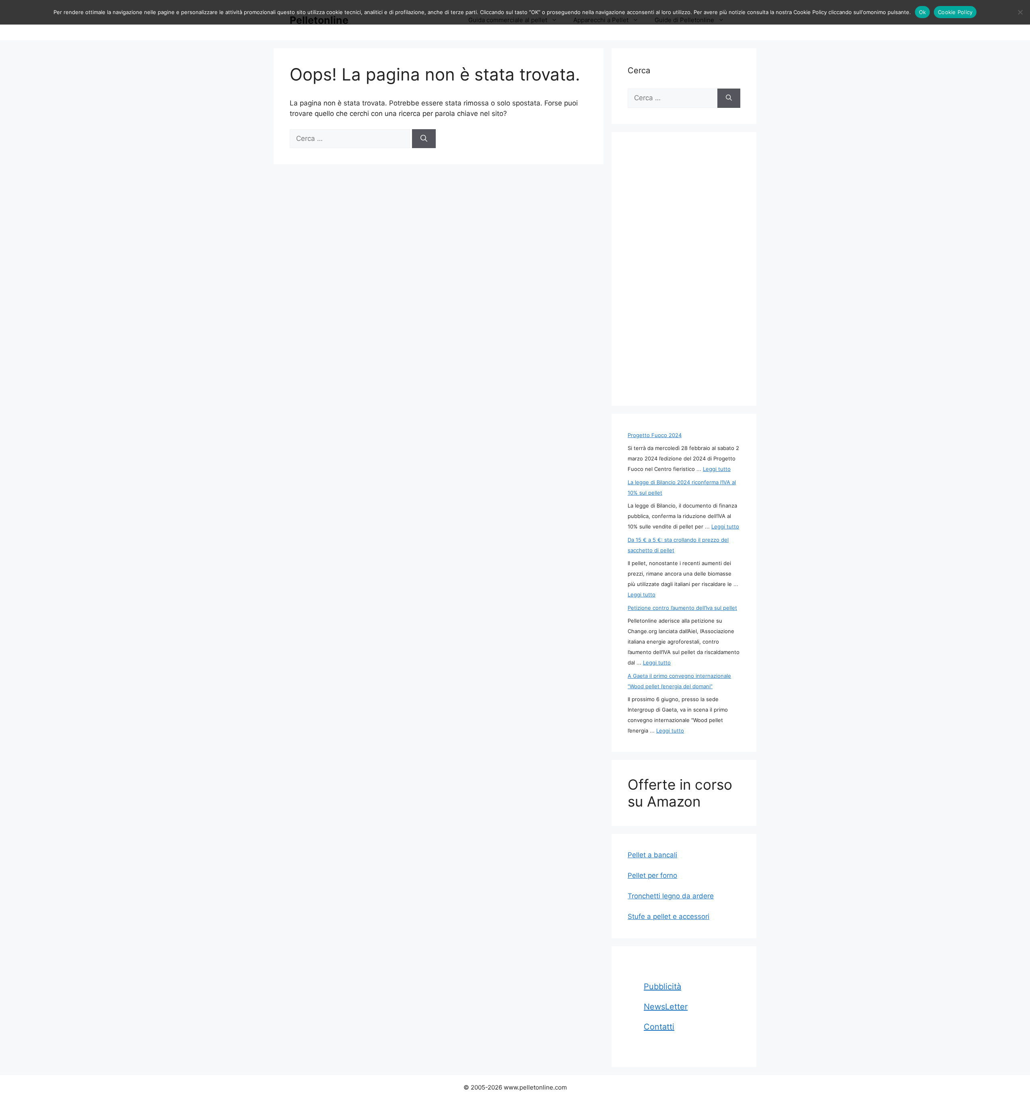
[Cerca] (424, 139)
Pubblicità (662, 986)
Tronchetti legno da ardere (671, 896)
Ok (922, 12)
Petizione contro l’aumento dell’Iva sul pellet (682, 608)
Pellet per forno (652, 875)
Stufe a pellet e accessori (668, 916)
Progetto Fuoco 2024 (655, 435)
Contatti (659, 1027)
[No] (1020, 12)
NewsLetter (666, 1006)
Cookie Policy (955, 12)
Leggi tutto (717, 469)
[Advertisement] (684, 269)
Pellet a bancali (652, 855)
